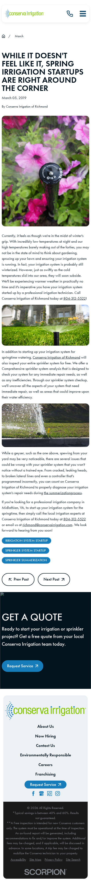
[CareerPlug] (49, 793)
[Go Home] (3, 36)
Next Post (51, 579)
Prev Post (21, 579)
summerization (60, 493)
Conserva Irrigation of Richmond (56, 357)
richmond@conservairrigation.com (47, 525)
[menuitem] (18, 859)
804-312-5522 (74, 298)
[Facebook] (33, 793)
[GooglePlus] (41, 793)
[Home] (24, 13)
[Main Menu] (83, 14)
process (76, 493)
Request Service (20, 665)
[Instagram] (57, 793)
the (46, 493)
